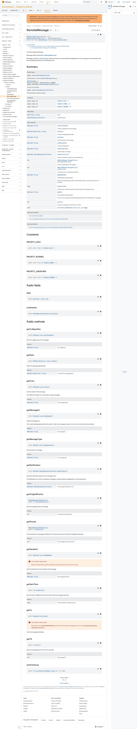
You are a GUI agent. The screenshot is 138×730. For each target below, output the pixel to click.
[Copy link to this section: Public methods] (46, 322)
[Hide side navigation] (19, 727)
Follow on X (54, 706)
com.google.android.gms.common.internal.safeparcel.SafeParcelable (50, 219)
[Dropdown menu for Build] (21, 2)
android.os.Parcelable (37, 216)
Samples (55, 10)
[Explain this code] (98, 34)
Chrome (51, 720)
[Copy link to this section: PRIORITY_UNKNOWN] (47, 272)
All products (81, 720)
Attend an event (55, 711)
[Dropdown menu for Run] (28, 2)
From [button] (36, 216)
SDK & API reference (28, 703)
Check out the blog (56, 701)
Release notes (82, 708)
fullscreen (133, 6)
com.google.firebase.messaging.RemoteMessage (43, 47)
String (32, 115)
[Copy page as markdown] (55, 30)
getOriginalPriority (63, 162)
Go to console (126, 2)
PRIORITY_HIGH (61, 101)
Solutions (34, 2)
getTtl (59, 202)
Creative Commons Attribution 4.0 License (69, 686)
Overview (4, 10)
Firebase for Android (24, 7)
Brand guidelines (83, 711)
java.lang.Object (31, 44)
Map (28, 115)
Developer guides (27, 701)
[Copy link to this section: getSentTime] (39, 584)
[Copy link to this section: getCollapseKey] (42, 329)
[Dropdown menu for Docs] (51, 2)
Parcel (75, 207)
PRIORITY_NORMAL (62, 104)
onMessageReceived (50, 55)
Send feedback (96, 30)
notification (61, 117)
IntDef (30, 81)
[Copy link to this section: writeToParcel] (40, 665)
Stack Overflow (83, 703)
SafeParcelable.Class (33, 38)
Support (56, 2)
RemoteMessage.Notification (44, 90)
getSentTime (61, 186)
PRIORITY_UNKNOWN (62, 106)
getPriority (61, 169)
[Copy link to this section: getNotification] (42, 465)
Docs (47, 2)
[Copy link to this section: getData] (35, 355)
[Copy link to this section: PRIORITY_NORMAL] (45, 257)
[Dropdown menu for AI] (26, 10)
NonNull (30, 131)
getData (59, 131)
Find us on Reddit (55, 703)
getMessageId (61, 143)
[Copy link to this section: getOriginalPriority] (44, 494)
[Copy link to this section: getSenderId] (39, 549)
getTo (59, 192)
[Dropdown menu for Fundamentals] (19, 10)
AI (23, 10)
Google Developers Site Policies (46, 688)
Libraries (25, 708)
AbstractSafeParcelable (60, 40)
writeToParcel (61, 207)
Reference (47, 10)
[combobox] (91, 1)
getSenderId (61, 175)
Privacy (30, 726)
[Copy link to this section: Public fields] (42, 286)
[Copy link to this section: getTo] (33, 610)
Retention (31, 82)
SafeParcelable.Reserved (34, 36)
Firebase (29, 26)
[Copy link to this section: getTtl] (33, 639)
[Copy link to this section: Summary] (39, 67)
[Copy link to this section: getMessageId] (41, 410)
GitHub (25, 711)
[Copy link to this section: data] (32, 293)
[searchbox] (11, 15)
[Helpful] (98, 26)
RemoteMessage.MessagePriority (49, 84)
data (58, 115)
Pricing (41, 2)
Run (25, 2)
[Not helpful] (101, 26)
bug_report (130, 6)
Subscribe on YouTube (56, 708)
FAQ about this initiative (83, 20)
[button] (9, 25)
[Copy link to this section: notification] (38, 308)
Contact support (83, 701)
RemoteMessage (43, 40)
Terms (24, 726)
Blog (118, 2)
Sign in (134, 2)
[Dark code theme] (100, 34)
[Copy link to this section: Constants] (40, 235)
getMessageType (62, 148)
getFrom (59, 137)
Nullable (30, 125)
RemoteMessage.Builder (43, 75)
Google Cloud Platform (69, 720)
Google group (82, 706)
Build (17, 2)
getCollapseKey (62, 125)
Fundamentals (14, 10)
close (135, 6)
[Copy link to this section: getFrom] (36, 381)
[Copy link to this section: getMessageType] (43, 439)
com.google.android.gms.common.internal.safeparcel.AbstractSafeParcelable (49, 46)
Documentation (8, 7)
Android (43, 720)
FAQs (80, 713)
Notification (44, 58)
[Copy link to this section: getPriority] (37, 522)
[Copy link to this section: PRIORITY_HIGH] (42, 242)
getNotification (62, 154)
